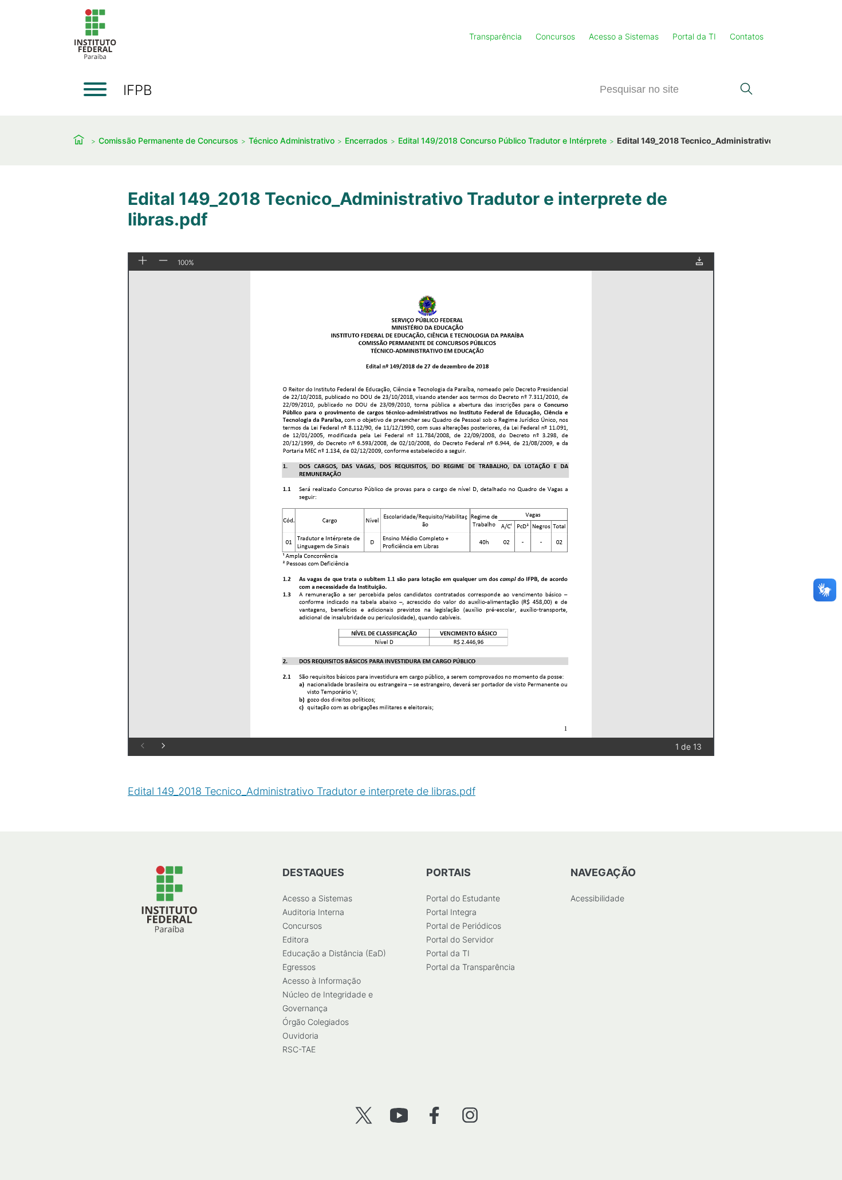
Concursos (555, 36)
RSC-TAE (299, 1049)
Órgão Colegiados (315, 1022)
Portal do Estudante (463, 898)
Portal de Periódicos (463, 925)
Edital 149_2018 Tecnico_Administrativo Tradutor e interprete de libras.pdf (301, 791)
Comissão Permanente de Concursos (168, 140)
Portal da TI (694, 36)
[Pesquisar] (746, 90)
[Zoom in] (142, 261)
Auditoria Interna (313, 912)
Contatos (747, 36)
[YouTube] (398, 1115)
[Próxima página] (163, 746)
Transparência (495, 36)
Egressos (299, 967)
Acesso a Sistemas (624, 36)
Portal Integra (451, 912)
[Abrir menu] (95, 89)
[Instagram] (470, 1115)
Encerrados (366, 140)
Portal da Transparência (470, 967)
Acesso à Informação (321, 980)
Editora (295, 939)
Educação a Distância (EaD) (334, 953)
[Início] (95, 57)
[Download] (699, 262)
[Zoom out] (163, 261)
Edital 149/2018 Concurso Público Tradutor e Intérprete (502, 140)
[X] (363, 1115)
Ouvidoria (300, 1035)
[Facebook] (434, 1115)
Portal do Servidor (460, 939)
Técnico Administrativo (292, 140)
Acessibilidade (597, 898)
